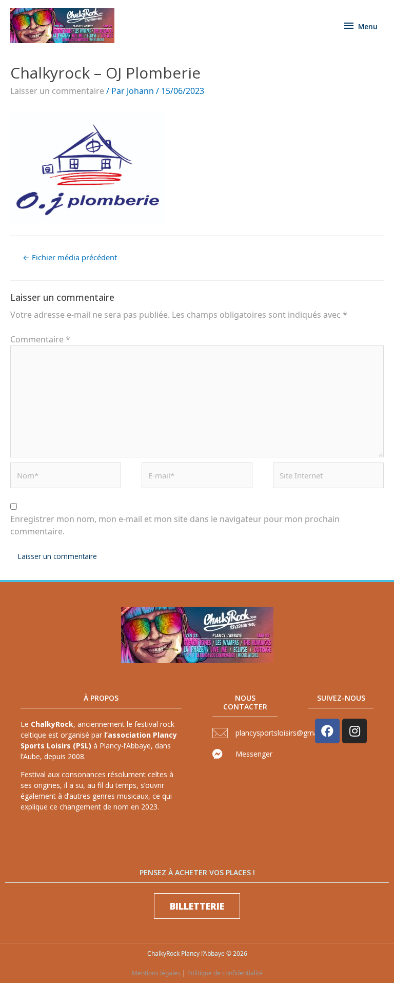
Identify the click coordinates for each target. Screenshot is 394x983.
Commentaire (40, 339)
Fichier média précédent (70, 257)
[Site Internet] (328, 477)
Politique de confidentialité (225, 973)
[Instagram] (354, 731)
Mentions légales (156, 973)
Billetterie (197, 906)
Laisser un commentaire (57, 91)
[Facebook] (327, 731)
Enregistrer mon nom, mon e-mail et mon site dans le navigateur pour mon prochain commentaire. (175, 525)
